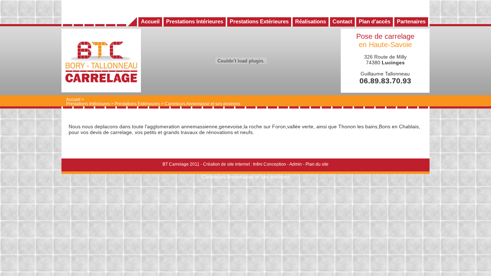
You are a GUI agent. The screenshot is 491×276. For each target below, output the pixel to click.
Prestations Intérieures (88, 104)
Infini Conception (269, 164)
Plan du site (317, 164)
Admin (295, 164)
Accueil (73, 99)
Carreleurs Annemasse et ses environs (202, 104)
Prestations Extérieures (137, 104)
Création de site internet (226, 164)
